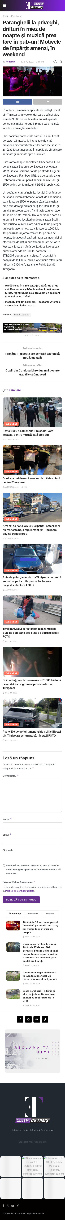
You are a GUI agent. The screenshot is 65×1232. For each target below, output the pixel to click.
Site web (8, 850)
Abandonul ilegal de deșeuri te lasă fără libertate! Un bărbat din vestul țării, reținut (40, 976)
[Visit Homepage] (35, 5)
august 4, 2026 (11, 538)
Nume (7, 819)
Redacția (10, 61)
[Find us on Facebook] (20, 1019)
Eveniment (16, 16)
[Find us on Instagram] (28, 1019)
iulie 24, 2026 (10, 740)
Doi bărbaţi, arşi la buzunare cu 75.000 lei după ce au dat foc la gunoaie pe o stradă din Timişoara (32, 684)
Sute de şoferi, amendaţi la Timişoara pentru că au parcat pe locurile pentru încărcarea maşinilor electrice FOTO (32, 581)
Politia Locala (21, 314)
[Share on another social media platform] (47, 102)
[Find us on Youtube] (36, 1019)
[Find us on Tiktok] (45, 1019)
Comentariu (11, 775)
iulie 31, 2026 (10, 641)
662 (25, 487)
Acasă (5, 16)
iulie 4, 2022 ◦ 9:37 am (32, 61)
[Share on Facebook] (17, 102)
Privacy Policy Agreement (19, 882)
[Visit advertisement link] (32, 328)
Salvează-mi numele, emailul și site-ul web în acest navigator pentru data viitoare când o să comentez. (33, 869)
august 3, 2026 (11, 590)
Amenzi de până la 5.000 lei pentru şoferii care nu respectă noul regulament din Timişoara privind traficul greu (31, 530)
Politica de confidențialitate (19, 890)
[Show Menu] (4, 5)
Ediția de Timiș (12, 1213)
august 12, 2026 (12, 487)
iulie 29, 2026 (10, 693)
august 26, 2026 (12, 440)
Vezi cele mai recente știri (32, 1141)
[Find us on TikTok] (18, 1206)
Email (7, 834)
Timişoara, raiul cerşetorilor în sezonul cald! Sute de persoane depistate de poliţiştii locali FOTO (31, 632)
